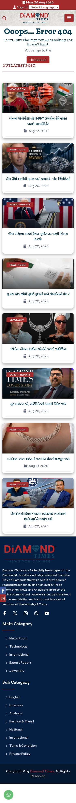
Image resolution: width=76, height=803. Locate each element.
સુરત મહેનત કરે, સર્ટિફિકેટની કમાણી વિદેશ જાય (38, 403)
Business (16, 705)
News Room (18, 638)
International (19, 654)
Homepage (38, 60)
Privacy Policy (19, 754)
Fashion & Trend (21, 721)
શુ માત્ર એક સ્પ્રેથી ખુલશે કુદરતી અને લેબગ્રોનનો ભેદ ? (38, 294)
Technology (18, 646)
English (14, 697)
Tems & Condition (23, 745)
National (15, 729)
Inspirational (18, 737)
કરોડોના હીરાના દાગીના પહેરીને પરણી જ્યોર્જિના (38, 348)
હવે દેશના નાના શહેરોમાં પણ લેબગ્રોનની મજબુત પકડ (38, 458)
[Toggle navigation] (69, 18)
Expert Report (20, 662)
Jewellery (17, 671)
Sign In (22, 7)
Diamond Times (42, 771)
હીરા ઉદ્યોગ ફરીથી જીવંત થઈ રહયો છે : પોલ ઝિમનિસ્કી (38, 178)
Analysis (15, 713)
